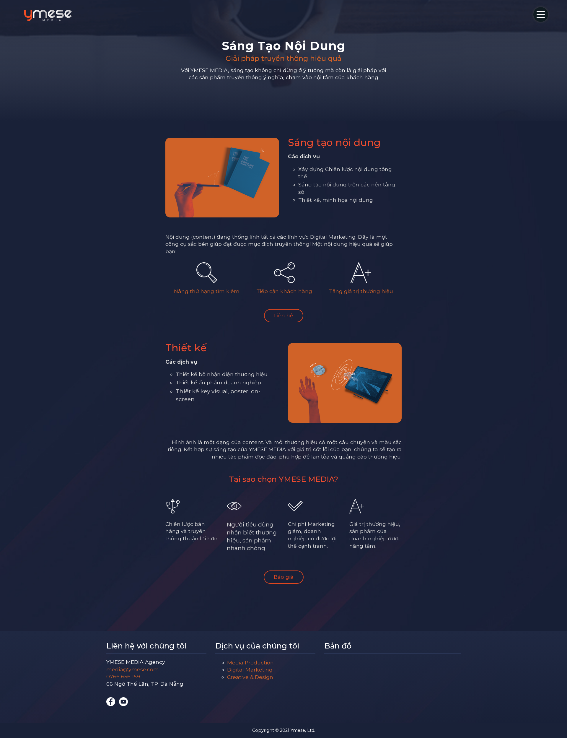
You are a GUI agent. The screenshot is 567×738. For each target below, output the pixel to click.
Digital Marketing (250, 670)
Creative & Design (250, 677)
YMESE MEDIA (48, 15)
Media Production (250, 662)
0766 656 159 (123, 676)
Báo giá (284, 577)
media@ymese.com (132, 669)
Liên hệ (283, 315)
